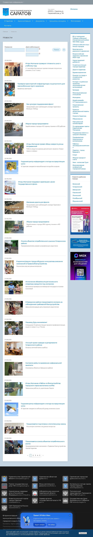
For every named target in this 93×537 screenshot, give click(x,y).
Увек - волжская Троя (80, 162)
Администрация (24, 21)
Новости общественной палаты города (81, 111)
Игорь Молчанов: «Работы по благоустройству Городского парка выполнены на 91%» (43, 384)
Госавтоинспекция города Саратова (79, 66)
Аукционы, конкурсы (57, 21)
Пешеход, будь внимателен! (36, 322)
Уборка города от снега (79, 158)
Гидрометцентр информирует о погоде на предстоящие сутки (43, 163)
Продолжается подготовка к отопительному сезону (46, 424)
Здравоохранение (79, 72)
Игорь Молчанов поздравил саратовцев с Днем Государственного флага (36, 183)
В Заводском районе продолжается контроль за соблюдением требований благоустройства (44, 303)
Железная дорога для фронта (37, 202)
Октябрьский (77, 198)
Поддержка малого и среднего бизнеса (80, 133)
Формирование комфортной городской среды (79, 167)
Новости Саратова (79, 116)
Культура (76, 90)
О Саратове (8, 21)
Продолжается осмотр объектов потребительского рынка (45, 443)
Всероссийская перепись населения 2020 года (80, 55)
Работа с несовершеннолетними (81, 145)
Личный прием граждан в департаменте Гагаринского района (41, 344)
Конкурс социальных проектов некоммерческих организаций (80, 84)
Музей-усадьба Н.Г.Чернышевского (80, 101)
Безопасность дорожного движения (81, 50)
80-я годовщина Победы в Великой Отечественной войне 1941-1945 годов (81, 39)
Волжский (76, 184)
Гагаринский (77, 187)
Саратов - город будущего (78, 151)
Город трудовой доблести (78, 61)
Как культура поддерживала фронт (39, 104)
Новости (14, 31)
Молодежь (76, 97)
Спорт (75, 155)
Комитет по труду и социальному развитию (80, 77)
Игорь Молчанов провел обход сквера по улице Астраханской (44, 145)
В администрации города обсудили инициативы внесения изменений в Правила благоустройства (39, 263)
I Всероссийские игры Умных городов (81, 45)
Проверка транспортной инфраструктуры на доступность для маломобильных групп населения (41, 85)
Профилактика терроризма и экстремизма (78, 139)
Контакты (7, 25)
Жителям (74, 9)
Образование (78, 119)
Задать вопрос (40, 524)
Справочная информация (13, 2)
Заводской (76, 190)
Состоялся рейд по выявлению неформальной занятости (44, 364)
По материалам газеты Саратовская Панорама (81, 128)
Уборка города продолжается (37, 124)
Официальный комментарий (78, 122)
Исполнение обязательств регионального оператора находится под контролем (42, 283)
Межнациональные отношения (80, 94)
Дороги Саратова (79, 69)
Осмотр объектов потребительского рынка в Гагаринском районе (43, 242)
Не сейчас (51, 524)
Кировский (77, 192)
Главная (5, 31)
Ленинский (77, 195)
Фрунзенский (78, 201)
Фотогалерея (76, 21)
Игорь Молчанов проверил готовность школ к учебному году (43, 65)
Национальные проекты (78, 106)
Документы (40, 21)
